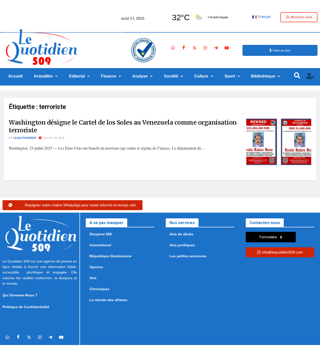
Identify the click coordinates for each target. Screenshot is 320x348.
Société (171, 76)
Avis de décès (181, 234)
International (100, 245)
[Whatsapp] (173, 48)
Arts (93, 278)
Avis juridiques (182, 245)
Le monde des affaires (109, 300)
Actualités (43, 76)
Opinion (96, 267)
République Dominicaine (111, 256)
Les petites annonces (188, 256)
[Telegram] (216, 48)
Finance (108, 76)
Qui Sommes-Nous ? (20, 295)
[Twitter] (194, 48)
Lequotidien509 (24, 138)
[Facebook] (184, 48)
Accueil (15, 76)
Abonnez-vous (301, 17)
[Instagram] (205, 48)
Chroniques (100, 289)
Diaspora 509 (101, 234)
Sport (229, 76)
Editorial (77, 76)
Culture (201, 76)
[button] (46, 76)
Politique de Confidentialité (25, 307)
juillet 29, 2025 (53, 138)
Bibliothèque (263, 76)
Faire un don (281, 50)
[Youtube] (226, 48)
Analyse (140, 76)
